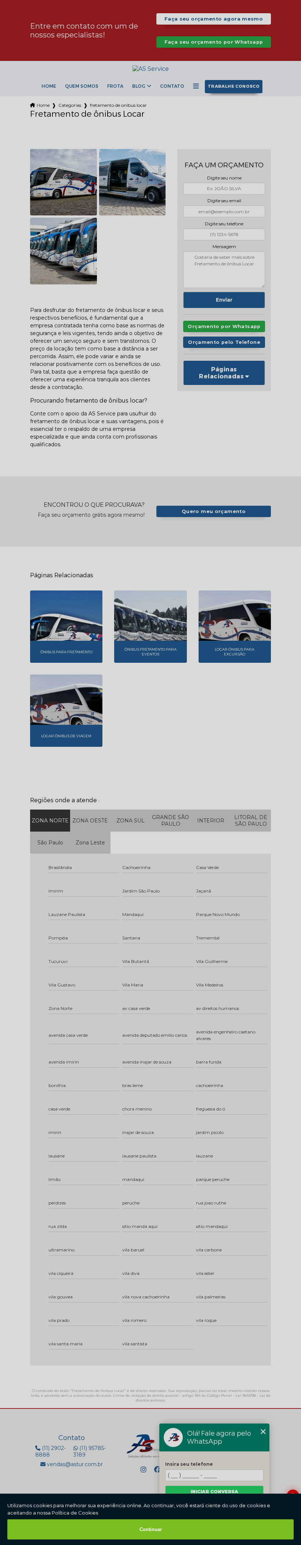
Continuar (150, 1529)
